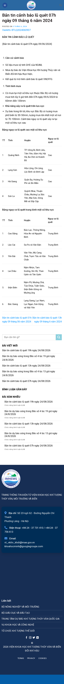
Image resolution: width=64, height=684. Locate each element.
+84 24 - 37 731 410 (32, 527)
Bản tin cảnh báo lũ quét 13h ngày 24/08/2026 (26, 365)
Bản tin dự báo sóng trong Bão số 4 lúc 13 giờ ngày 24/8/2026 (28, 373)
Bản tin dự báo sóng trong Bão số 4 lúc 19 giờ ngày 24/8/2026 (28, 358)
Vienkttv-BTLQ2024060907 (16, 30)
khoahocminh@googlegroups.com (23, 546)
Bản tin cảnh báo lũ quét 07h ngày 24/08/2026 (26, 381)
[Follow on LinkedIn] (37, 637)
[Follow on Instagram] (30, 637)
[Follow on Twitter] (34, 637)
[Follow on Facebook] (26, 637)
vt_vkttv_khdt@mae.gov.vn (19, 542)
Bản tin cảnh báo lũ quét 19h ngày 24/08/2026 (26, 350)
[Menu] (5, 5)
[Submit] (59, 337)
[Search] (60, 5)
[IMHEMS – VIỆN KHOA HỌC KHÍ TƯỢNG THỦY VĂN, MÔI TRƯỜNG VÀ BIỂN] (31, 5)
